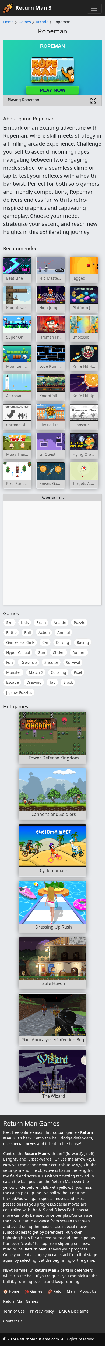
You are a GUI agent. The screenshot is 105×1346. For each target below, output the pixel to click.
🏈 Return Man (61, 1291)
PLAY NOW (52, 90)
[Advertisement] (52, 553)
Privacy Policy (42, 1311)
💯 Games (33, 1291)
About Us (88, 1291)
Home (8, 21)
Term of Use (14, 1311)
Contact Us (13, 1321)
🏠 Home (11, 1291)
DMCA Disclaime (74, 1311)
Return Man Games (20, 1301)
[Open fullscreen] (93, 100)
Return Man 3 (33, 7)
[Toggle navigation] (94, 8)
